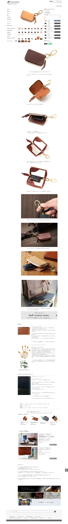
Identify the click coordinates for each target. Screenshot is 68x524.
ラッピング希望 (46, 14)
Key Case (8, 11)
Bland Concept (9, 25)
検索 (16, 41)
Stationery (9, 17)
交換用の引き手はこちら (34, 411)
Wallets (8, 9)
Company (8, 32)
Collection (9, 23)
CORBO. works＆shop (11, 28)
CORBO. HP (9, 34)
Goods (8, 13)
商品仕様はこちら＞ (47, 40)
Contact (8, 36)
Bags (8, 15)
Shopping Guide (9, 30)
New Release (9, 21)
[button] (19, 421)
